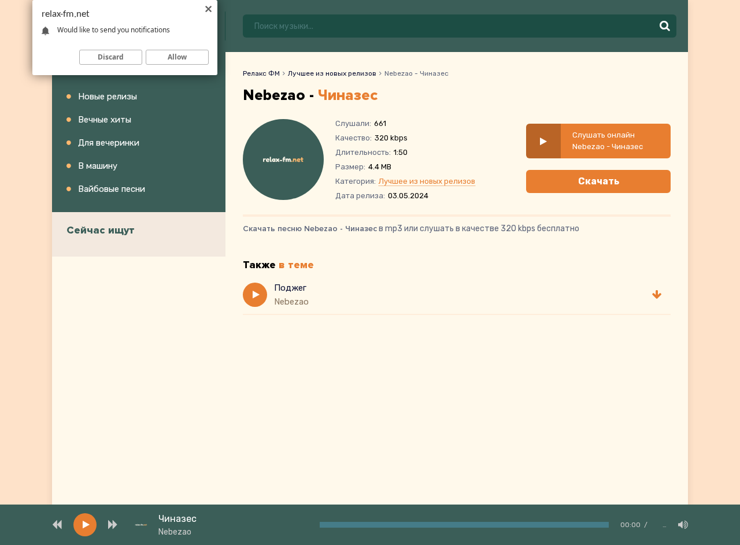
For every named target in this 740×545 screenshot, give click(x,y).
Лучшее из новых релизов (332, 73)
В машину (97, 166)
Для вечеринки (108, 143)
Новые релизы (107, 96)
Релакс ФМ (261, 73)
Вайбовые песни (111, 189)
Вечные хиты (104, 119)
